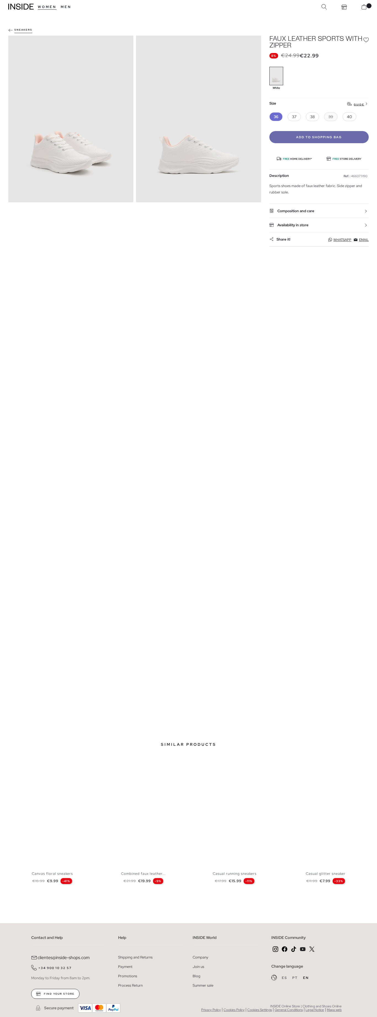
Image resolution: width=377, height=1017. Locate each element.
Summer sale (203, 985)
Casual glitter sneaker (326, 873)
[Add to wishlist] (366, 39)
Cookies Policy (234, 1009)
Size (272, 104)
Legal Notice (315, 1009)
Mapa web (334, 1009)
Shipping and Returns (135, 957)
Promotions (127, 976)
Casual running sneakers (235, 873)
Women (47, 7)
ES (285, 978)
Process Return (130, 985)
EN (306, 978)
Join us (198, 966)
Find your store (59, 993)
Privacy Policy (211, 1009)
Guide (359, 104)
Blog (196, 976)
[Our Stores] (344, 6)
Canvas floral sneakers (52, 873)
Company (200, 957)
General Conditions (289, 1009)
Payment (125, 966)
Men (66, 7)
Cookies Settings (259, 1009)
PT (295, 978)
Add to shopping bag (319, 137)
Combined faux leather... (143, 873)
